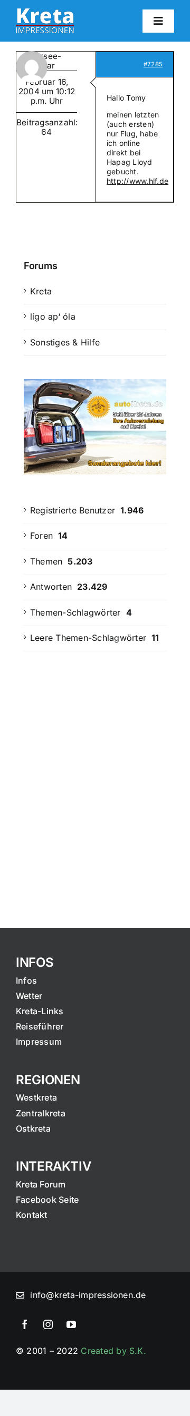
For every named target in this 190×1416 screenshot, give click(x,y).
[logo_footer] (45, 12)
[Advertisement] (95, 770)
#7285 (153, 64)
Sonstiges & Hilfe (65, 342)
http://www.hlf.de (137, 180)
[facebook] (25, 1324)
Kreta (41, 291)
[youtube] (71, 1324)
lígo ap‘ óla (52, 316)
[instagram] (48, 1324)
